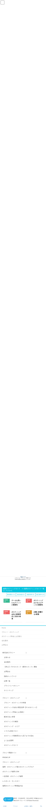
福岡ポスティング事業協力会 (12, 786)
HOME (5, 806)
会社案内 (5, 640)
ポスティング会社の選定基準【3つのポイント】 (21, 707)
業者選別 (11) (11, 594)
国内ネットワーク (10, 676)
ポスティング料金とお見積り (12, 636)
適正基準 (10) (40, 594)
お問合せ (5, 645)
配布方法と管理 (9, 717)
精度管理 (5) (30, 594)
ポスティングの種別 (11, 721)
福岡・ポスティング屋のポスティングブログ (18, 767)
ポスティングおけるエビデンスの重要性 (38, 603)
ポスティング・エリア (12, 726)
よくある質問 (8, 740)
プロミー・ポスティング (10, 632)
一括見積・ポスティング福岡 (12, 776)
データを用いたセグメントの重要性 (16, 603)
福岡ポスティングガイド (11, 589)
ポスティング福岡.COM (10, 771)
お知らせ (7, 657)
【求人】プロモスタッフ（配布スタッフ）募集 (20, 667)
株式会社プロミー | (14, 652)
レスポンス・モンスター (11, 781)
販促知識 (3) (21, 594)
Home (4, 628)
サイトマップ (8, 690)
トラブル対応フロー (11, 731)
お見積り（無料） (28, 806)
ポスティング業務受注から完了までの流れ (19, 736)
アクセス (15, 806)
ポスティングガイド (11, 745)
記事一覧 (7, 681)
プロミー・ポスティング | (14, 698)
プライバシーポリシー (12, 686)
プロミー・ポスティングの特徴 (15, 703)
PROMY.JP (6, 757)
